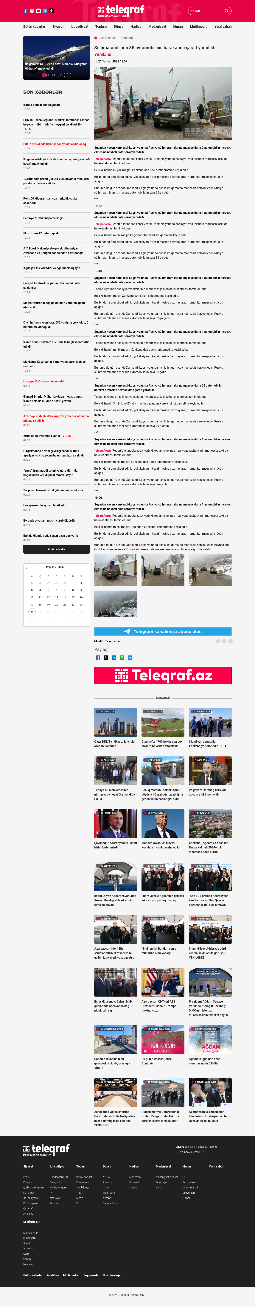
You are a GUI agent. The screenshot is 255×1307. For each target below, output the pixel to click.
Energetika (56, 1182)
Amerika (107, 1182)
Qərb (26, 1253)
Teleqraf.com (102, 159)
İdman (178, 26)
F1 (183, 1177)
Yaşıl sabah (223, 26)
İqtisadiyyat (79, 26)
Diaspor (27, 1182)
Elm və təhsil (83, 1182)
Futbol (186, 1197)
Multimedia (198, 26)
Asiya (106, 1187)
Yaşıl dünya (83, 1187)
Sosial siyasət (84, 1177)
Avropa (107, 1197)
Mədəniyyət (157, 26)
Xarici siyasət (31, 1197)
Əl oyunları (188, 1192)
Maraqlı (133, 1187)
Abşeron (28, 1248)
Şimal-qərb (29, 1237)
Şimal (26, 1243)
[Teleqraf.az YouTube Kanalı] (163, 675)
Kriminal (134, 1182)
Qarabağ (28, 1208)
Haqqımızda (91, 1275)
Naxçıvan (28, 1264)
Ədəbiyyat (162, 1182)
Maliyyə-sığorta (59, 1187)
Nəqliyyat (55, 1197)
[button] (44, 75)
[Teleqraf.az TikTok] (51, 10)
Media (79, 1197)
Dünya (118, 26)
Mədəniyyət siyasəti (167, 1177)
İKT (52, 1192)
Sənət (159, 1187)
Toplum (101, 26)
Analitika (28, 1213)
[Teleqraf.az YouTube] (38, 10)
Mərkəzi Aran (30, 1232)
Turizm (54, 1203)
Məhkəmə (135, 1177)
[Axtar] (227, 10)
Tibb (78, 1192)
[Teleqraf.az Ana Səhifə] (121, 11)
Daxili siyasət (30, 1203)
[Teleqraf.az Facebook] (25, 10)
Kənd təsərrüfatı (59, 1177)
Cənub (27, 1258)
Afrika (106, 1177)
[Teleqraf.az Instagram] (32, 10)
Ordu (26, 1177)
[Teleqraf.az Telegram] (45, 10)
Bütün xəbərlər (34, 26)
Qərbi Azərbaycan (33, 1187)
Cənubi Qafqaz (111, 1203)
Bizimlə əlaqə (111, 1275)
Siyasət (57, 26)
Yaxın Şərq (109, 1192)
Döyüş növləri (190, 1187)
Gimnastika (189, 1182)
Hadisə (136, 26)
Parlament (29, 1192)
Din (78, 1203)
